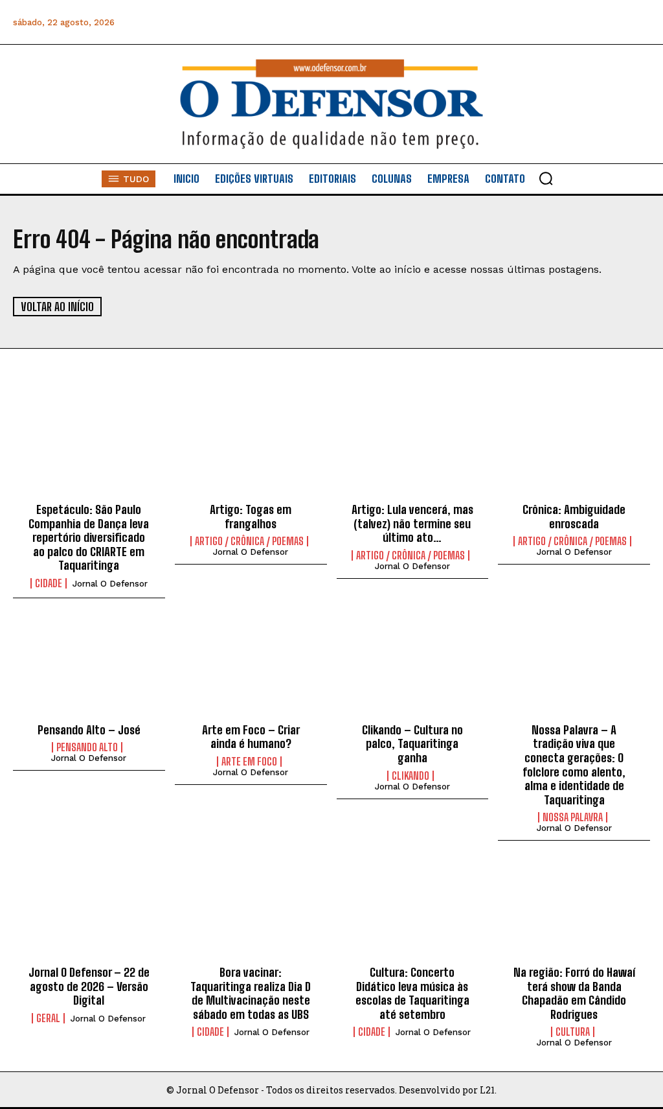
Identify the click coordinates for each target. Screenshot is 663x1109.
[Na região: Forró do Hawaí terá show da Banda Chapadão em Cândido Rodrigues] (574, 911)
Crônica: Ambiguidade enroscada (574, 516)
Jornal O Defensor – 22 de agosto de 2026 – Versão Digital (89, 986)
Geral (48, 1018)
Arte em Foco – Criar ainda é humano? (251, 737)
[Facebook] (493, 22)
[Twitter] (580, 22)
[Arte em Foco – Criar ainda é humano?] (251, 669)
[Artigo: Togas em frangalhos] (251, 448)
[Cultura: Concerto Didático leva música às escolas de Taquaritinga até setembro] (413, 911)
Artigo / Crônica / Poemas (249, 541)
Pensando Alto (87, 747)
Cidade (48, 583)
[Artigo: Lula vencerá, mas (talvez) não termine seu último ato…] (413, 448)
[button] (545, 178)
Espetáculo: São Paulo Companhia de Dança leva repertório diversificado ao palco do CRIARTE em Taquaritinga (88, 537)
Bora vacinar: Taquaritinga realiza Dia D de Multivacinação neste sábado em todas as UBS (250, 993)
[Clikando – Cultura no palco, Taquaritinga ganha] (413, 669)
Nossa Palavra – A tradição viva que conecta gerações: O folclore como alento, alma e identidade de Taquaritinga (574, 765)
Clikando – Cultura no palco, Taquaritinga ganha (412, 744)
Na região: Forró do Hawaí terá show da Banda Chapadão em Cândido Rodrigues (574, 993)
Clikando (410, 776)
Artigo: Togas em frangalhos (250, 516)
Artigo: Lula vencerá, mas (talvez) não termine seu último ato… (412, 523)
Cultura (573, 1032)
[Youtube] (609, 22)
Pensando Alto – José (89, 730)
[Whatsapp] (551, 22)
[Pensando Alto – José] (89, 669)
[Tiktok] (638, 22)
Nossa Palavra (573, 817)
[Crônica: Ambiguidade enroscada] (574, 448)
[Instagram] (522, 22)
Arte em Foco (249, 761)
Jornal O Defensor (110, 584)
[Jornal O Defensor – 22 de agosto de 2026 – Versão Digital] (89, 911)
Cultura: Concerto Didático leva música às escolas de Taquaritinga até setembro (412, 993)
